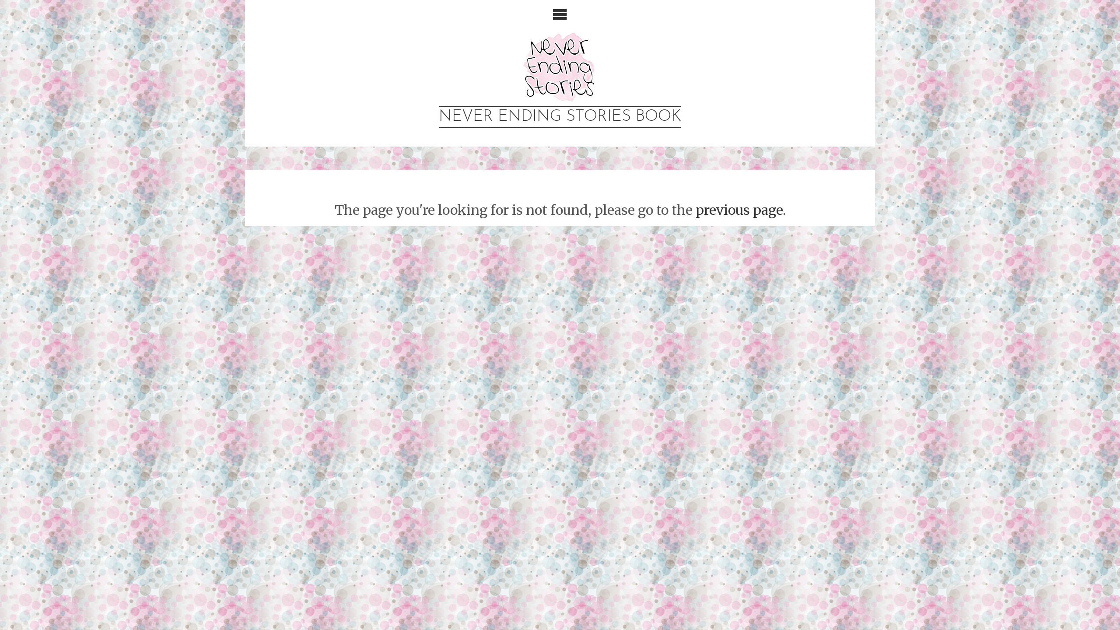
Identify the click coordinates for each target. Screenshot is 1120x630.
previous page (739, 210)
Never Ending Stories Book (560, 117)
